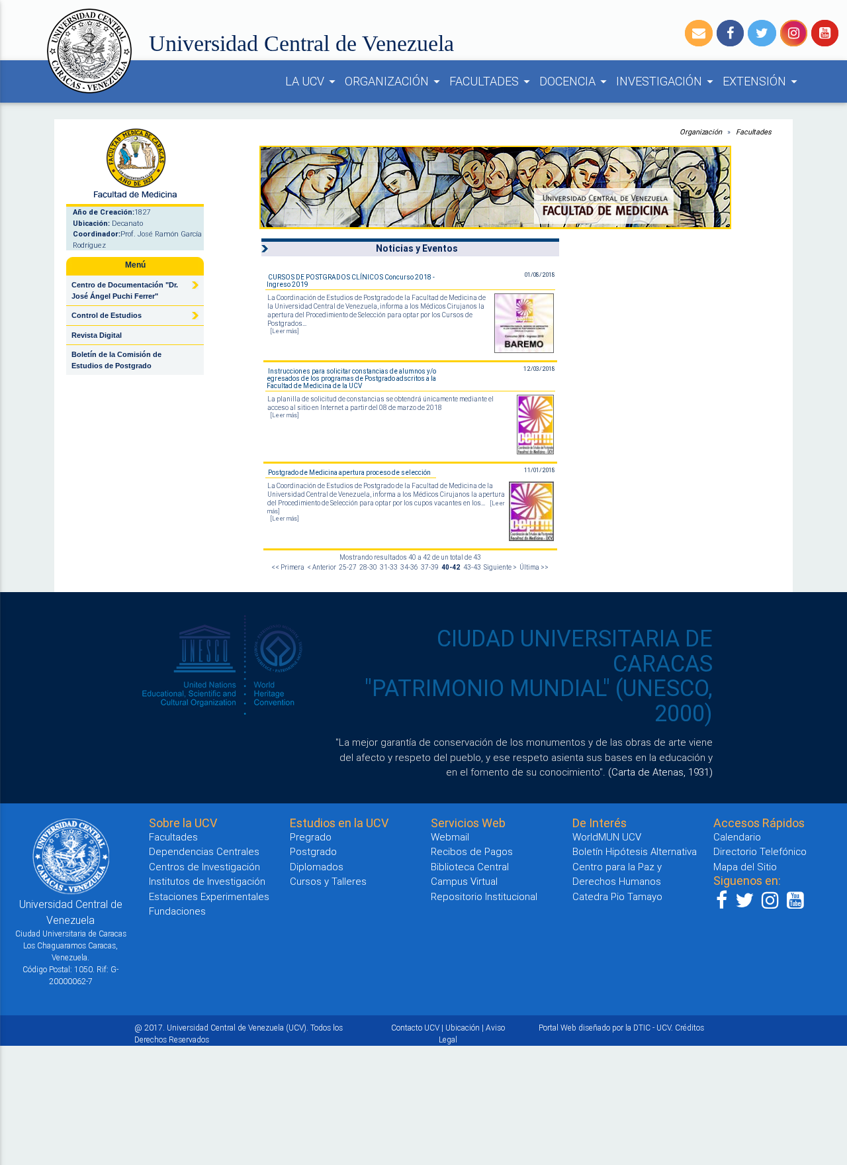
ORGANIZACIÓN (394, 81)
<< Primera (287, 567)
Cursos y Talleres (328, 881)
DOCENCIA (575, 81)
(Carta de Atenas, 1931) (660, 772)
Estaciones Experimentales (209, 896)
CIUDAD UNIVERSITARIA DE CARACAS (575, 651)
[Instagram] (793, 33)
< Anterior (321, 567)
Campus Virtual (464, 881)
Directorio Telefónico (760, 851)
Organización (701, 131)
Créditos (689, 1028)
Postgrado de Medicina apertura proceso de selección (349, 472)
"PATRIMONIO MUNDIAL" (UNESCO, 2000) (539, 700)
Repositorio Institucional (484, 896)
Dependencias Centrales (204, 851)
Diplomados (316, 866)
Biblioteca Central (470, 866)
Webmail (450, 837)
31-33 (389, 567)
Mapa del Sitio (745, 866)
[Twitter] (762, 33)
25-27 (348, 567)
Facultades (754, 131)
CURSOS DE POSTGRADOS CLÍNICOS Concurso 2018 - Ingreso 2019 (351, 281)
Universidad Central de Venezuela (301, 43)
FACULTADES (491, 81)
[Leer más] (284, 331)
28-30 (368, 567)
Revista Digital (96, 335)
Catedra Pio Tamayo (617, 896)
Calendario (737, 837)
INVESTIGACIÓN (666, 81)
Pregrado (311, 837)
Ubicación (462, 1028)
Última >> (534, 567)
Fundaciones (177, 911)
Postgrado (313, 851)
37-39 (430, 567)
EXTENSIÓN (762, 81)
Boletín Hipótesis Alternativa (634, 851)
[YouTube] (824, 33)
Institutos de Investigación (207, 881)
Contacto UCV (415, 1028)
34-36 (409, 567)
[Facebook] (730, 33)
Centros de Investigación (204, 866)
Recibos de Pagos (472, 851)
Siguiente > (500, 567)
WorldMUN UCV (606, 837)
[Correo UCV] (699, 33)
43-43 (472, 567)
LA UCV (312, 81)
